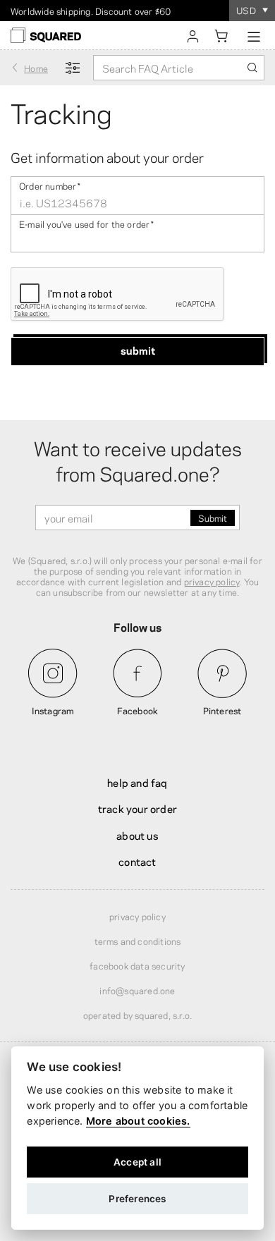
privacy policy (212, 581)
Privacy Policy (137, 916)
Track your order (137, 808)
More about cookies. (138, 1121)
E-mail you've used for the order (86, 223)
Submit (138, 349)
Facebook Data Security (137, 965)
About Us (137, 835)
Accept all (137, 1162)
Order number (50, 185)
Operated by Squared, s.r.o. (137, 1014)
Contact (137, 861)
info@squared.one (137, 990)
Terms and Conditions (137, 940)
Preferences (137, 1198)
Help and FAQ (137, 782)
